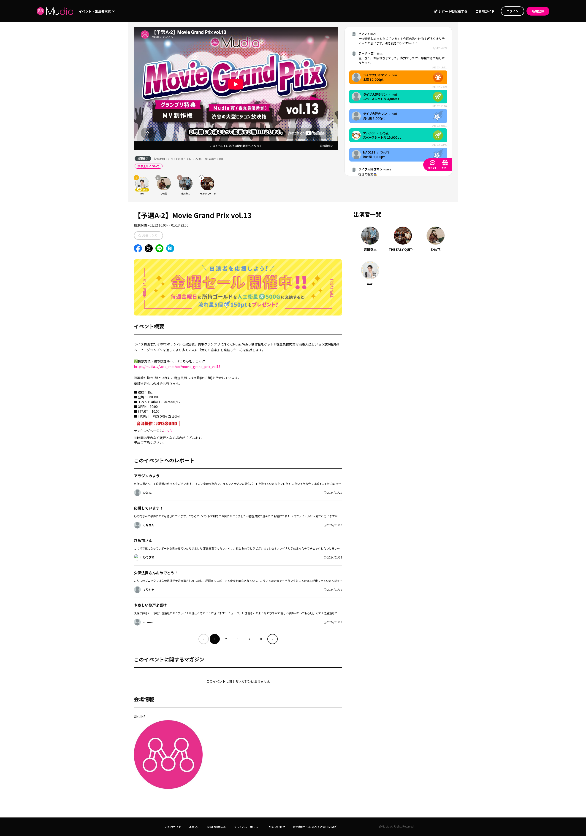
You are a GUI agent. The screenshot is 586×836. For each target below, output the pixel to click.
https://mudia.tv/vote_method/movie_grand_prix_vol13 (177, 366)
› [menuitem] (272, 639)
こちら (167, 430)
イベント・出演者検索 (95, 11)
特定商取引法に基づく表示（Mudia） (316, 827)
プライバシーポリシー (247, 827)
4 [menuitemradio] (249, 639)
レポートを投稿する (452, 11)
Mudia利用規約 (216, 827)
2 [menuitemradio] (226, 639)
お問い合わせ (277, 827)
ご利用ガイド (484, 11)
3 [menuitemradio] (238, 639)
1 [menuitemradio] (214, 639)
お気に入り (149, 235)
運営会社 (194, 827)
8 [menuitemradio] (261, 639)
